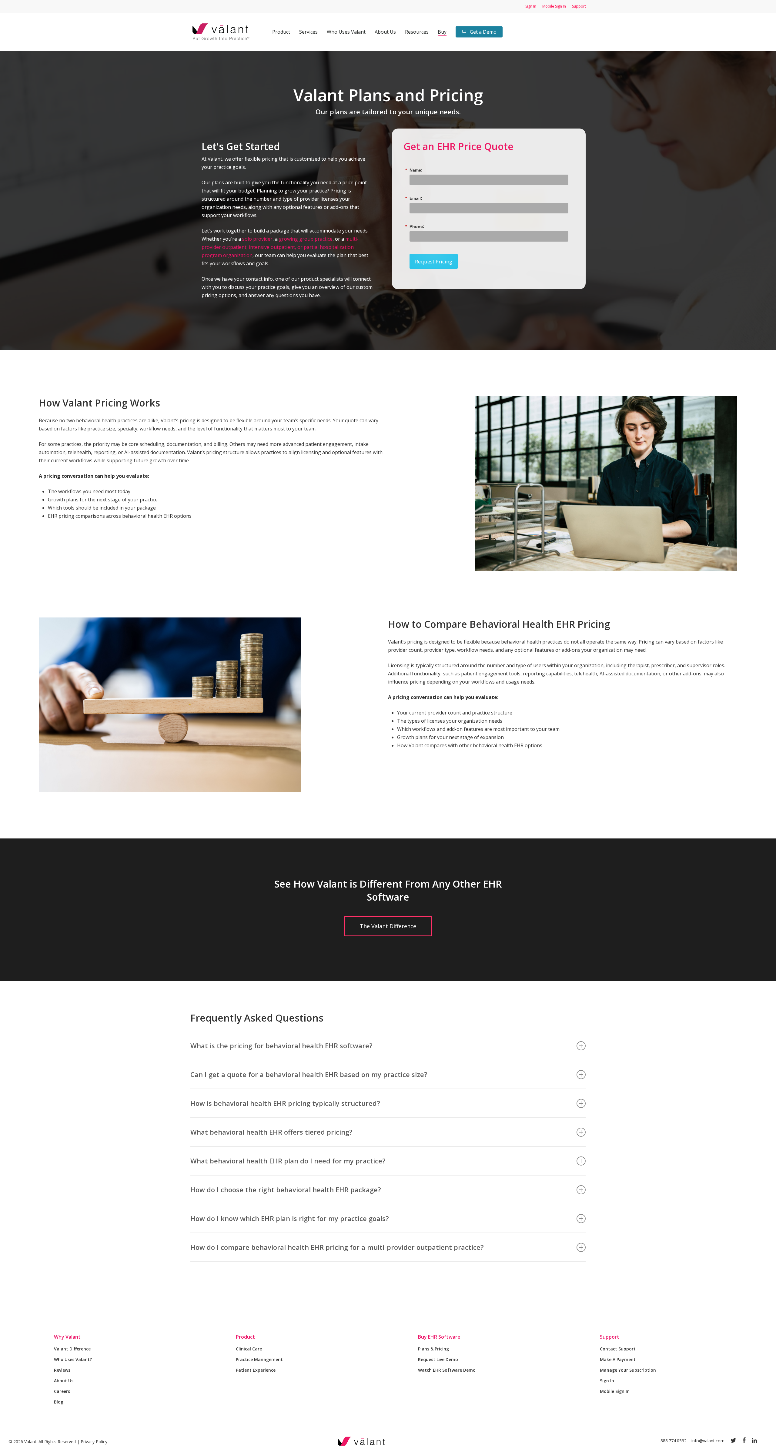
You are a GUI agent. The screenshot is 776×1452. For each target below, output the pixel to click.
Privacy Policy (94, 1441)
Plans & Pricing (433, 1349)
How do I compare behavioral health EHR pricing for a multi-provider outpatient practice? (337, 1247)
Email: (416, 198)
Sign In (607, 1380)
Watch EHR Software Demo (447, 1370)
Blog (58, 1402)
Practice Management (259, 1359)
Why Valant (67, 1336)
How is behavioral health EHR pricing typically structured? (285, 1103)
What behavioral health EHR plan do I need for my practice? (288, 1160)
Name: (416, 170)
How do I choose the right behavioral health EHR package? (285, 1189)
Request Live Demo (438, 1359)
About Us (63, 1380)
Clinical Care (249, 1349)
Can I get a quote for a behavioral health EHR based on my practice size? (308, 1074)
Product (245, 1336)
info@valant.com (707, 1441)
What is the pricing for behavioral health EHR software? (281, 1045)
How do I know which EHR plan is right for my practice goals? (289, 1218)
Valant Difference (72, 1349)
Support (609, 1336)
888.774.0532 (674, 1441)
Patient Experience (256, 1370)
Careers (62, 1391)
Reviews (62, 1370)
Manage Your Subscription (628, 1370)
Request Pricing (433, 261)
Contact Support (618, 1349)
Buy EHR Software (439, 1336)
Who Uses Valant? (73, 1359)
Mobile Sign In (615, 1391)
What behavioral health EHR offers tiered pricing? (271, 1131)
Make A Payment (618, 1359)
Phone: (417, 226)
